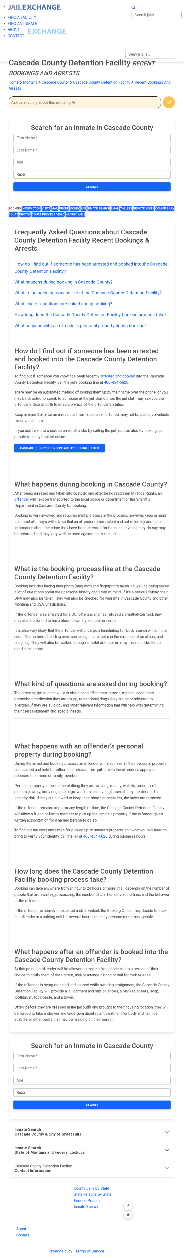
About (21, 1229)
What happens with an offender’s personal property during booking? (80, 325)
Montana (30, 82)
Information (31, 208)
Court (13, 214)
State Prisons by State (93, 1194)
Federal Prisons (87, 1200)
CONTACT (133, 37)
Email (115, 208)
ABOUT (131, 27)
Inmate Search (98, 208)
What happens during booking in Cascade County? (63, 281)
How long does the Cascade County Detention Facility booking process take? (90, 314)
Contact (22, 1235)
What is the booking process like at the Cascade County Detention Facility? (88, 292)
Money (75, 208)
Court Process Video (48, 214)
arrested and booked (117, 376)
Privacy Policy (60, 1251)
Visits (46, 208)
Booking (15, 208)
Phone (64, 208)
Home (14, 82)
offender (21, 499)
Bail (83, 208)
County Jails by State (91, 1188)
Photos (25, 214)
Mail (55, 208)
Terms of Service (89, 1251)
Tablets (126, 208)
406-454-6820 (116, 382)
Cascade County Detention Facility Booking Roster (59, 448)
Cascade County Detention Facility (101, 82)
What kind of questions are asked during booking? (63, 303)
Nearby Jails (75, 214)
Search (92, 187)
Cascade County (56, 82)
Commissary (164, 208)
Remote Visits (143, 208)
